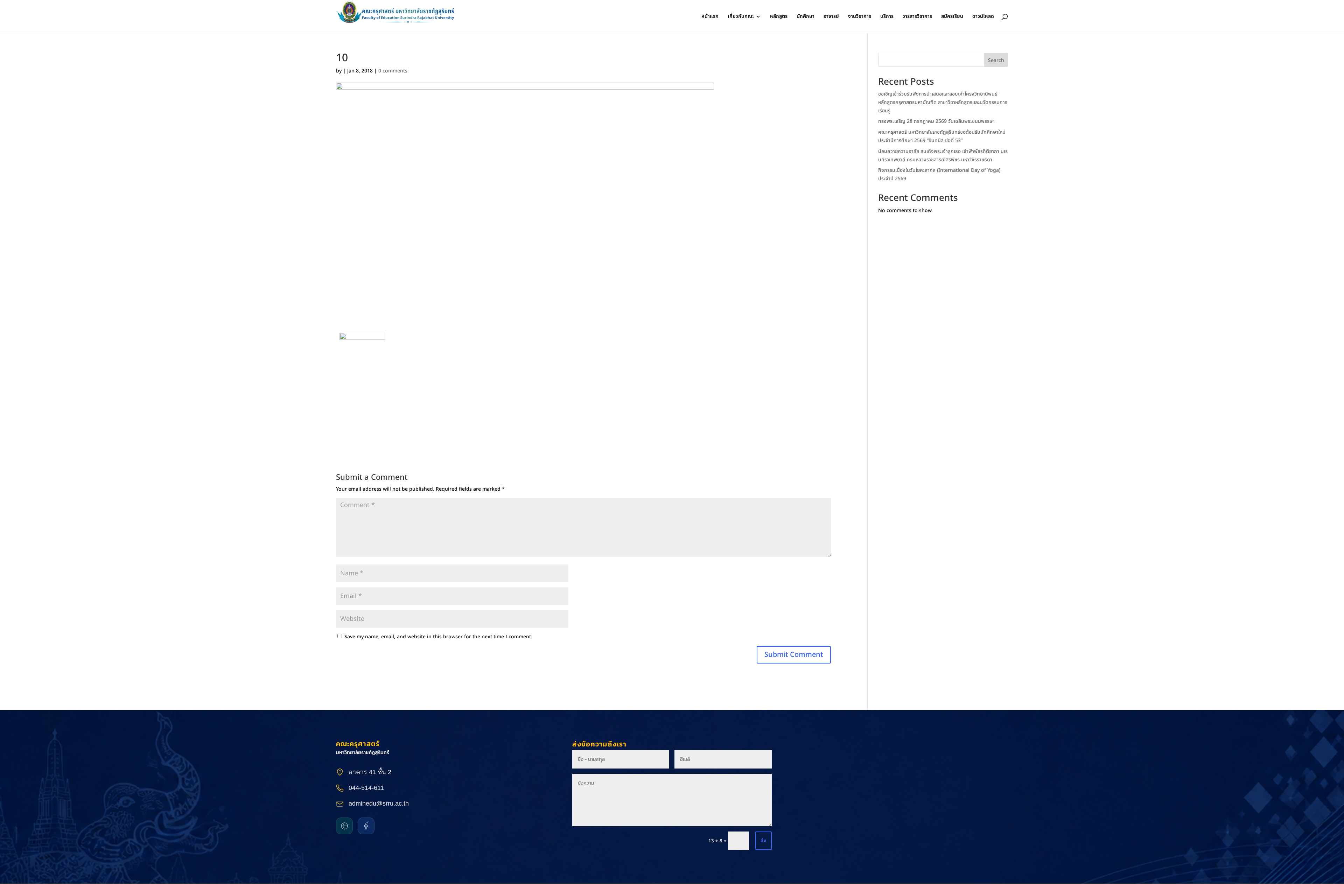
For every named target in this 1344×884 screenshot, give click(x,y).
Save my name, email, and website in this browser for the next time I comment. (438, 636)
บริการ (887, 17)
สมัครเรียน (952, 17)
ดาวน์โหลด (983, 17)
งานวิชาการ (859, 17)
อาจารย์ (831, 17)
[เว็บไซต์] (344, 826)
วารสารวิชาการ (917, 17)
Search (996, 60)
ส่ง (763, 840)
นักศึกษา (805, 17)
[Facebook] (366, 826)
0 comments (392, 71)
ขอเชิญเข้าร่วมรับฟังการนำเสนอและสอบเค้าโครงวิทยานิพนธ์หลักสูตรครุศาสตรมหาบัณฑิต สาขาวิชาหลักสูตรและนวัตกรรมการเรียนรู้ (942, 102)
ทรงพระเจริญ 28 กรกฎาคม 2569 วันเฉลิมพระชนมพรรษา (936, 121)
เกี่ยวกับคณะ (741, 17)
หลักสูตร (779, 17)
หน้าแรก (710, 17)
